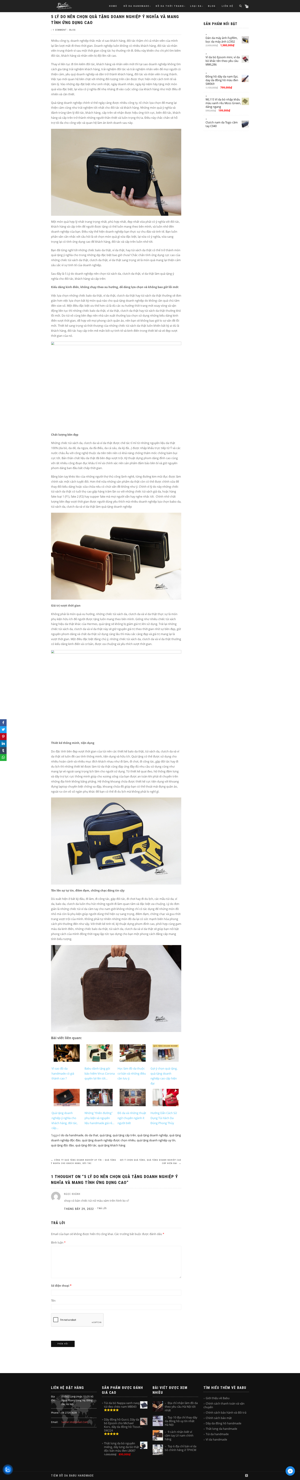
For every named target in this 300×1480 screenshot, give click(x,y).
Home (113, 6)
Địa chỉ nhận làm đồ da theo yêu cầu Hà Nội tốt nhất (181, 1406)
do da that (91, 1135)
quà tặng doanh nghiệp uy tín (156, 1140)
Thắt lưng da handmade (221, 1429)
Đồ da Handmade (136, 6)
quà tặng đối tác (86, 1145)
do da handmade (72, 1135)
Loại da (196, 6)
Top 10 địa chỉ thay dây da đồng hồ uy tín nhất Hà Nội (181, 1421)
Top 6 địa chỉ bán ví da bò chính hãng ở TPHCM (180, 1448)
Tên (53, 1300)
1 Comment (60, 30)
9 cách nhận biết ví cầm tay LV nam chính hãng (179, 1435)
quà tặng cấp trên (124, 1135)
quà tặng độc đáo (62, 1145)
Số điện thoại (61, 1286)
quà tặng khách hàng (111, 1145)
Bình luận (58, 1242)
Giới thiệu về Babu (218, 1398)
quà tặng (105, 1135)
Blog (211, 6)
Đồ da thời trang (170, 6)
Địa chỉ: (53, 1398)
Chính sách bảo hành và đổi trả (226, 1412)
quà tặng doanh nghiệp (152, 1135)
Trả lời (102, 1208)
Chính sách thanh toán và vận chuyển (223, 1405)
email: (54, 1422)
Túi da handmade (217, 1434)
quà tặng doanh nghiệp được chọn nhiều (108, 1140)
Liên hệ (227, 6)
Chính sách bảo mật (219, 1418)
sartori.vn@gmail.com (74, 1422)
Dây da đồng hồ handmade (223, 1423)
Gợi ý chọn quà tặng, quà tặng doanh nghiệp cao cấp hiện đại (150, 1162)
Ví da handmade (216, 1439)
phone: (55, 1412)
